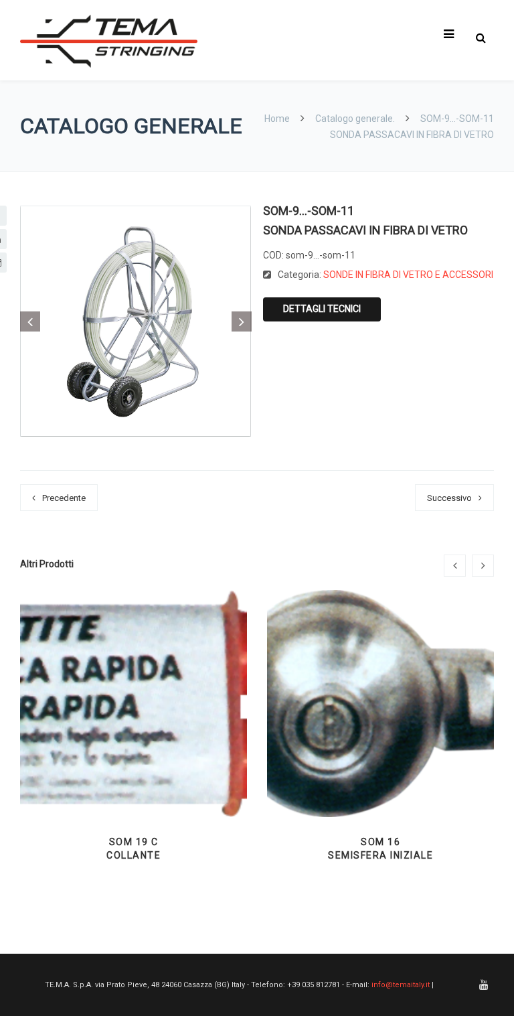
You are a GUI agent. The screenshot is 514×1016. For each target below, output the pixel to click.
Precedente (64, 498)
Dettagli (134, 783)
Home (278, 118)
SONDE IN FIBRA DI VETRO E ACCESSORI (408, 274)
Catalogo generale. (355, 118)
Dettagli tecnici (322, 308)
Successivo (449, 498)
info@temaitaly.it (400, 985)
